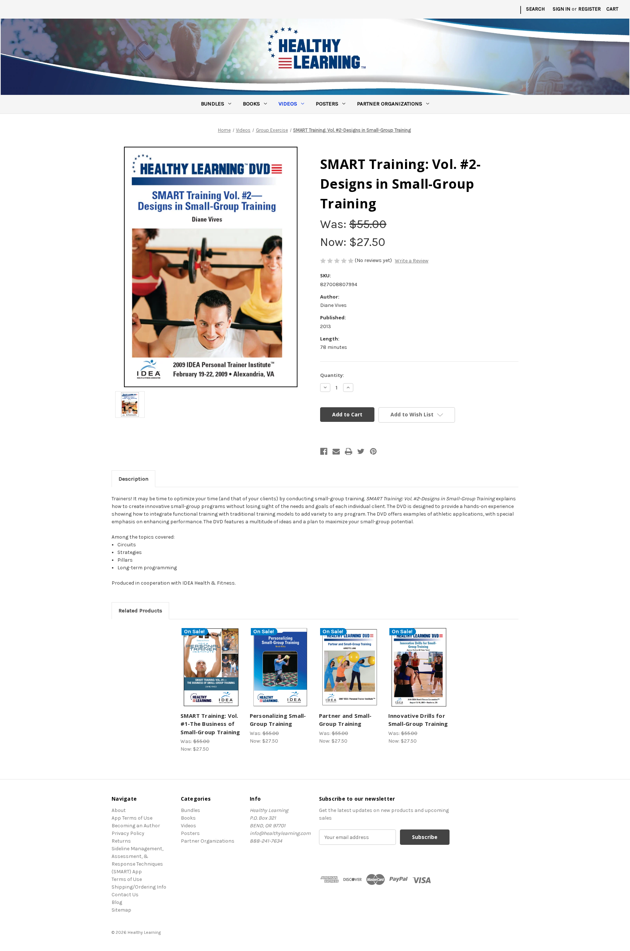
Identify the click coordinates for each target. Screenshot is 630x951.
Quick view (210, 661)
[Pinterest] (373, 451)
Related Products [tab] (140, 610)
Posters (327, 103)
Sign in (561, 9)
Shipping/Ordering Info (139, 887)
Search (535, 9)
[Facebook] (323, 451)
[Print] (348, 451)
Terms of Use (127, 879)
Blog (117, 902)
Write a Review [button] (411, 261)
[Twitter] (361, 451)
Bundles (212, 103)
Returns (121, 841)
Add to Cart (211, 673)
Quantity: (332, 375)
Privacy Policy (128, 833)
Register (589, 9)
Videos (288, 103)
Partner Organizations (389, 103)
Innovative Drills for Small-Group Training (418, 720)
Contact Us (125, 895)
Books (251, 103)
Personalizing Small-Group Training (278, 720)
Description (133, 479)
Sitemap (121, 910)
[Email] (336, 451)
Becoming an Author (136, 826)
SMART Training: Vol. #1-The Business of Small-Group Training (210, 724)
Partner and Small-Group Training (345, 720)
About (119, 810)
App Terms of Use (132, 818)
